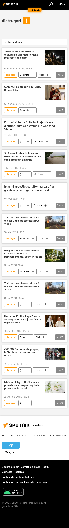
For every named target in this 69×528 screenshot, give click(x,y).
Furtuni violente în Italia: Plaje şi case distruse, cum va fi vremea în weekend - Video (30, 126)
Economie (39, 435)
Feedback (41, 482)
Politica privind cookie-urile (18, 482)
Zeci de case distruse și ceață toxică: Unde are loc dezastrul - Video (22, 220)
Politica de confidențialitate (18, 477)
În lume (38, 205)
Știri (22, 141)
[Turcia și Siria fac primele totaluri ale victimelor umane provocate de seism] (55, 57)
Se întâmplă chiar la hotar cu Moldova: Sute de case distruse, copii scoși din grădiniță (23, 156)
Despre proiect (10, 467)
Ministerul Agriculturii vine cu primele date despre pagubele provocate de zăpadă (22, 385)
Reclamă (19, 472)
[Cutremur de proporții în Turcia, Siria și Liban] (55, 92)
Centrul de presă (30, 467)
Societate (24, 74)
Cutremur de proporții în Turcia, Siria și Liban (22, 88)
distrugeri (11, 20)
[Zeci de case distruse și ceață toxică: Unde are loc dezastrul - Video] (55, 222)
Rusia (22, 337)
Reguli (45, 467)
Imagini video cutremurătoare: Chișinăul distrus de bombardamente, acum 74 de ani (23, 253)
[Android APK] (13, 492)
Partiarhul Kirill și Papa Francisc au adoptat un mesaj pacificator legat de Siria (22, 319)
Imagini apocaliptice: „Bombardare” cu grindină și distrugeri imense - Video (29, 188)
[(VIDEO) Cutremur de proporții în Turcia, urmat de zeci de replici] (55, 354)
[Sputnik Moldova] (11, 5)
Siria (41, 74)
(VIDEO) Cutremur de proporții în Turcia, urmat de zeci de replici (22, 352)
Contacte (7, 472)
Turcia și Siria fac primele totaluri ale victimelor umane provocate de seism (21, 54)
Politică (7, 435)
